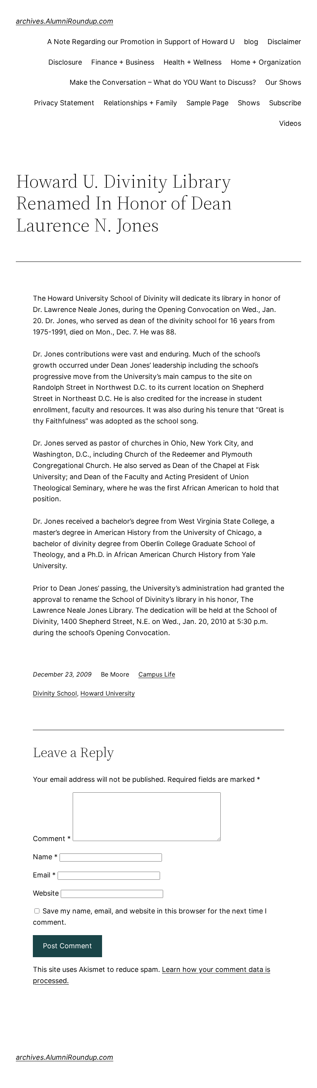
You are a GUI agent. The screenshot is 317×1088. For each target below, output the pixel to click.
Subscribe (285, 103)
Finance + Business (122, 62)
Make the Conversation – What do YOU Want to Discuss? (163, 82)
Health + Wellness (193, 62)
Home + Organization (266, 62)
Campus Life (156, 674)
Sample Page (207, 103)
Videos (290, 123)
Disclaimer (284, 42)
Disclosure (65, 62)
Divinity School (55, 693)
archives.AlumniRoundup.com (64, 21)
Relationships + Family (140, 103)
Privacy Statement (64, 103)
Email (44, 875)
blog (251, 42)
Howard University (107, 693)
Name (45, 857)
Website (46, 893)
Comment (52, 838)
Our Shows (283, 82)
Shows (249, 103)
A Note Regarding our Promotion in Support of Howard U (141, 42)
